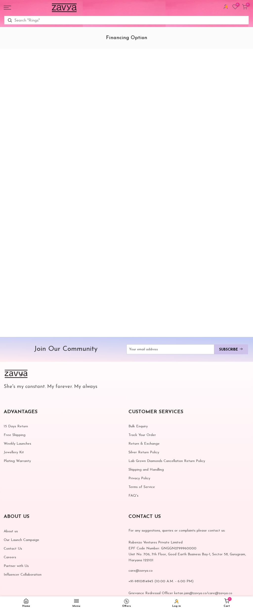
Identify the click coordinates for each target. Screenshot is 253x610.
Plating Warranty (17, 461)
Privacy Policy (139, 478)
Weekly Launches (17, 444)
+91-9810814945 (140, 581)
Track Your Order (142, 435)
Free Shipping (14, 435)
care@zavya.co (140, 571)
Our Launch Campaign (21, 540)
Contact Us (13, 549)
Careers (10, 557)
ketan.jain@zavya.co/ (191, 593)
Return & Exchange (144, 444)
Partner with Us (16, 566)
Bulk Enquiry (138, 426)
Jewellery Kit (14, 452)
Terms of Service (141, 487)
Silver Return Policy (143, 452)
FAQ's (133, 496)
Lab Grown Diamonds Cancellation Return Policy (166, 461)
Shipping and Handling (146, 470)
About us (11, 531)
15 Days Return (16, 426)
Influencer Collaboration (23, 575)
